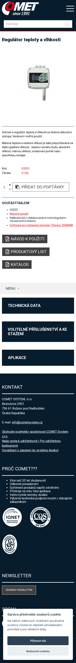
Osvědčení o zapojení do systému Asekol (30, 450)
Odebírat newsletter (18, 589)
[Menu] (70, 8)
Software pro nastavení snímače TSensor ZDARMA (41, 225)
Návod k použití (19, 213)
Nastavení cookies (38, 651)
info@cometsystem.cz (27, 422)
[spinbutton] (5, 187)
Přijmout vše (38, 640)
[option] (38, 83)
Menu (10, 288)
